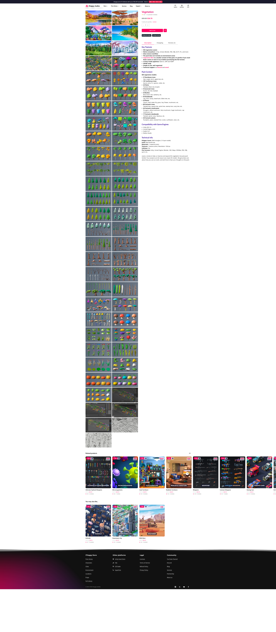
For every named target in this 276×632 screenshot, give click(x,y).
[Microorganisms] (125, 472)
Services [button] (169, 570)
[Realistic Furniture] (179, 472)
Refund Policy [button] (144, 566)
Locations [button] (88, 574)
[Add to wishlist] (165, 30)
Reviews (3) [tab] (171, 43)
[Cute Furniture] (152, 472)
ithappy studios (96, 586)
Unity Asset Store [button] (120, 559)
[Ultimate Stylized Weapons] (98, 472)
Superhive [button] (118, 570)
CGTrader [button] (118, 566)
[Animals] (98, 520)
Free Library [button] (89, 559)
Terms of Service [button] (145, 563)
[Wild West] (152, 520)
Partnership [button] (170, 574)
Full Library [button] (89, 581)
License (154, 22)
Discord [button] (169, 563)
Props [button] (87, 577)
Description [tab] (147, 43)
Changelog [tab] (160, 43)
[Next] (187, 473)
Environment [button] (89, 570)
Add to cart (152, 30)
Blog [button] (168, 566)
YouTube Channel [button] (172, 559)
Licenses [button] (142, 559)
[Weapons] (205, 472)
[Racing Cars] (259, 472)
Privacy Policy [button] (144, 570)
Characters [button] (89, 563)
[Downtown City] (125, 520)
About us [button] (169, 577)
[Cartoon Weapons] (232, 472)
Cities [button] (87, 566)
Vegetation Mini (148, 58)
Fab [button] (116, 563)
